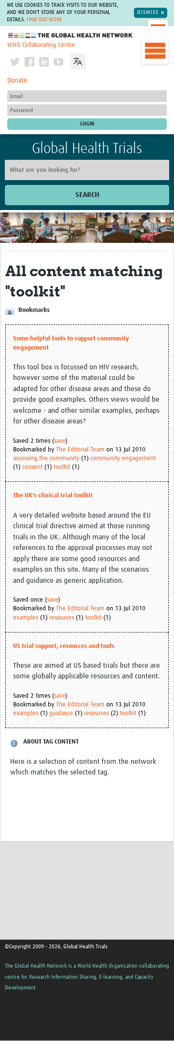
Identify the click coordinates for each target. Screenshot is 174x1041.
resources (61, 618)
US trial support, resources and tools (64, 646)
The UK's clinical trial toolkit (53, 495)
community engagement (123, 458)
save (59, 441)
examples (25, 618)
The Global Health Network (70, 35)
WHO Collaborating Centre (41, 45)
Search (87, 194)
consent (32, 467)
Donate (17, 80)
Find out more (44, 19)
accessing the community (46, 458)
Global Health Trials (87, 148)
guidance (61, 713)
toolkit (62, 467)
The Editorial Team (80, 450)
